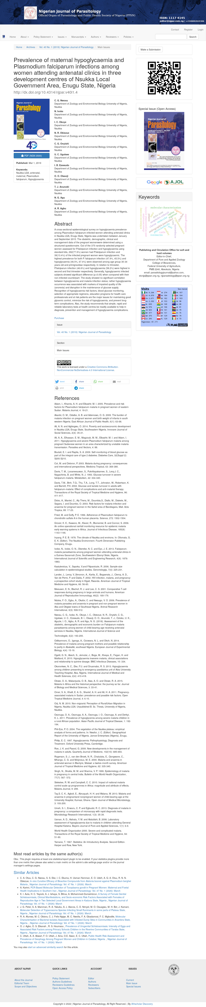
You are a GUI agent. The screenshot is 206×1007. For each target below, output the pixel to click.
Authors (92, 981)
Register (188, 29)
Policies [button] (128, 36)
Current (130, 980)
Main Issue (131, 983)
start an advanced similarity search (45, 947)
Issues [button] (61, 36)
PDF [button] (35, 155)
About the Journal (23, 980)
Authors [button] (95, 36)
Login (200, 29)
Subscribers (94, 988)
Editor (91, 978)
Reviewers (93, 984)
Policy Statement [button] (42, 36)
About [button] (24, 36)
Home (13, 36)
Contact (175, 29)
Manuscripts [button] (77, 36)
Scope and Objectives (25, 986)
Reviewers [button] (111, 36)
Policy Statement (61, 978)
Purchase (59, 318)
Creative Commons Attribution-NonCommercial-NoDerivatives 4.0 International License (88, 368)
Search (193, 36)
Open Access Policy (62, 988)
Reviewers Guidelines (63, 984)
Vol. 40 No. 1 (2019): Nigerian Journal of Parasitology (66, 47)
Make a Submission (151, 49)
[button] (63, 381)
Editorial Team (21, 983)
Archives (30, 47)
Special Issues (133, 986)
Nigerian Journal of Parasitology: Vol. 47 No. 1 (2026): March (61, 884)
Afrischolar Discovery (142, 1003)
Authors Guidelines (62, 981)
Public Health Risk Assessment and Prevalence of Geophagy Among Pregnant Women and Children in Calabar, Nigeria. (72, 937)
